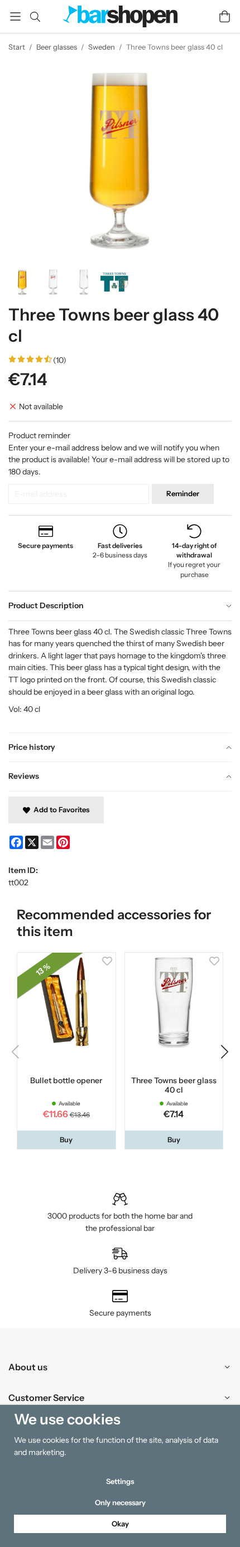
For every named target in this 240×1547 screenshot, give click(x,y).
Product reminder (39, 435)
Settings (120, 1481)
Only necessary (120, 1502)
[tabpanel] (120, 676)
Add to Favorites (59, 809)
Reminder (182, 493)
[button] (66, 1140)
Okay (120, 1523)
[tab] (120, 606)
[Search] (35, 17)
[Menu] (15, 16)
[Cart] (224, 16)
